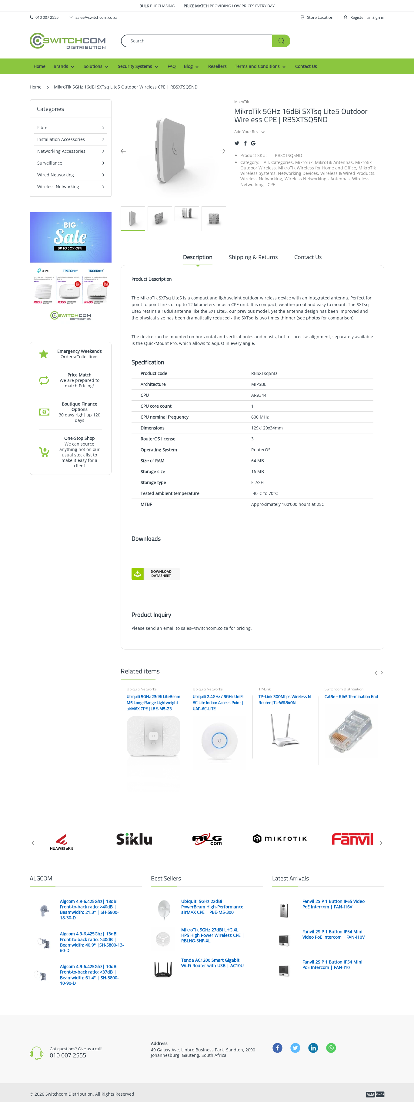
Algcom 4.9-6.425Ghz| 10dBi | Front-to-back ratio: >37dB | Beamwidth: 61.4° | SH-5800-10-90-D (90, 975)
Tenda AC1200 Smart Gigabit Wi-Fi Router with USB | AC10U (212, 962)
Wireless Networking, (261, 179)
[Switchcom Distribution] (67, 40)
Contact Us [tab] (308, 257)
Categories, (282, 162)
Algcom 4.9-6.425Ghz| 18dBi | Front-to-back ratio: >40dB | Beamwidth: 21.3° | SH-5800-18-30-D (90, 910)
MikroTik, (304, 162)
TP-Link (265, 689)
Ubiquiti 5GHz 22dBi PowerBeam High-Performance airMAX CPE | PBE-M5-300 (212, 907)
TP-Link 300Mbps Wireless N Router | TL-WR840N (285, 699)
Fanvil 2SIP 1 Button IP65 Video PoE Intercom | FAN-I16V (333, 904)
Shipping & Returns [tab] (253, 257)
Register (357, 17)
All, (267, 162)
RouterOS (261, 449)
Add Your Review (249, 131)
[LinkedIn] (313, 1048)
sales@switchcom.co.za (204, 628)
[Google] (253, 143)
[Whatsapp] (331, 1048)
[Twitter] (236, 143)
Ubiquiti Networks (142, 689)
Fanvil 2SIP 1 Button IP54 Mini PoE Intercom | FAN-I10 (332, 964)
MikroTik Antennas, (334, 162)
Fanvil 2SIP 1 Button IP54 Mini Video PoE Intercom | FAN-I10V (333, 934)
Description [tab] (197, 257)
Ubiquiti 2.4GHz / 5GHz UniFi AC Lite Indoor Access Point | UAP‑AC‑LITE (218, 702)
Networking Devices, (298, 173)
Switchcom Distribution (344, 689)
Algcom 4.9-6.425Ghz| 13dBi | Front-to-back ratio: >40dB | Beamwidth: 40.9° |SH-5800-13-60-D (92, 942)
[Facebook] (245, 143)
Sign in (378, 17)
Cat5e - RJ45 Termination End (351, 696)
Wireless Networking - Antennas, (318, 179)
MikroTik (241, 101)
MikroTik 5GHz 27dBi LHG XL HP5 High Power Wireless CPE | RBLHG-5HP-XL (212, 935)
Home (36, 87)
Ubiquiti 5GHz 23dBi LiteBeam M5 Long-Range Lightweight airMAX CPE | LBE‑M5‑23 (153, 702)
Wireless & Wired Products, (348, 173)
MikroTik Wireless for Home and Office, (317, 168)
